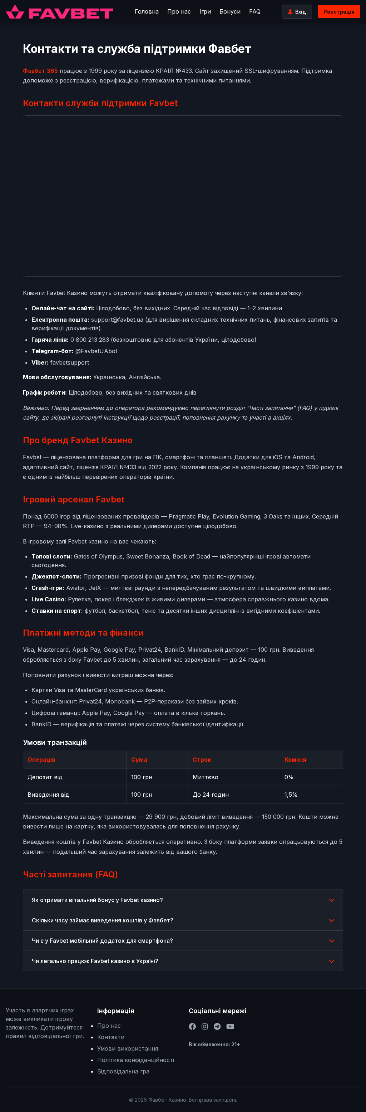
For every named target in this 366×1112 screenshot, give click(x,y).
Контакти (110, 1037)
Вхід (300, 12)
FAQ (255, 11)
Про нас (179, 11)
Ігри (205, 11)
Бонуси (230, 11)
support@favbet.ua (117, 319)
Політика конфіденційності (135, 1059)
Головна (147, 11)
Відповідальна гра (123, 1071)
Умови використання (127, 1048)
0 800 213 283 (89, 339)
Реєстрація (339, 12)
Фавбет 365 (40, 70)
